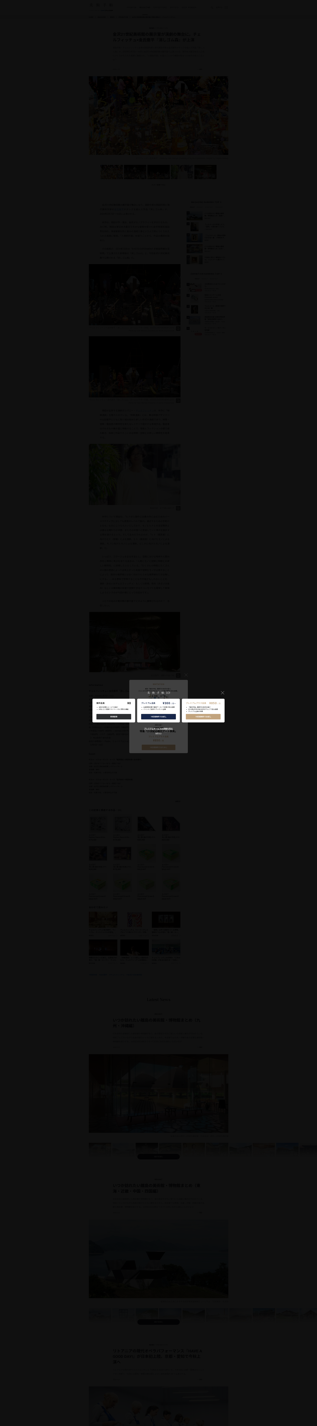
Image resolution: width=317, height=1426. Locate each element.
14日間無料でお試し (159, 717)
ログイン (158, 733)
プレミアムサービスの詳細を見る (158, 729)
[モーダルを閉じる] (223, 693)
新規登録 (113, 717)
